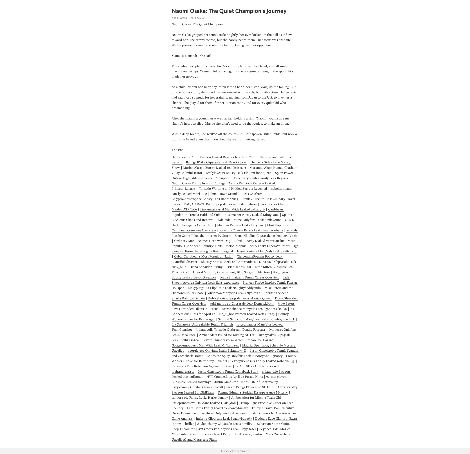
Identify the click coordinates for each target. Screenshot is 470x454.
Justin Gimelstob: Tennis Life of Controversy (246, 382)
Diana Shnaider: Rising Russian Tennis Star (220, 267)
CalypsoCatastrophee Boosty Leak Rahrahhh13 (205, 199)
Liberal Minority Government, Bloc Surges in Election (231, 272)
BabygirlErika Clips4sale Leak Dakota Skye (216, 162)
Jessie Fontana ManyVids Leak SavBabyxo (266, 251)
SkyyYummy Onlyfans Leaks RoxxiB (197, 387)
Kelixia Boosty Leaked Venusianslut (259, 241)
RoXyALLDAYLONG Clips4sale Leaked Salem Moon (220, 204)
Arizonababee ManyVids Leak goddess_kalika (254, 309)
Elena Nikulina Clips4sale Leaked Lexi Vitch (266, 236)
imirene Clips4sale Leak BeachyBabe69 (224, 419)
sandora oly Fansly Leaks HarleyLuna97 (200, 398)
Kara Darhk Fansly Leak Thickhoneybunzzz (217, 408)
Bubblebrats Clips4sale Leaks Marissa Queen (240, 298)
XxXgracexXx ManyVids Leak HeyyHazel (227, 429)
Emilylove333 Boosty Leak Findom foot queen (239, 173)
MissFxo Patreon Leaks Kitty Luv (240, 225)
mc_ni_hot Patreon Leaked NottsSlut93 (247, 314)
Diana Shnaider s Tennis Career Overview (249, 277)
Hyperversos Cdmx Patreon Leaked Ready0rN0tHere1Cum (213, 157)
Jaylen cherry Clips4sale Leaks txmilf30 (225, 424)
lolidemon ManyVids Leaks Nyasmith (233, 293)
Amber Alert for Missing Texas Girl (256, 398)
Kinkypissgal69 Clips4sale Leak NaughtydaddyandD (224, 288)
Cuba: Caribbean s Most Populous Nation (203, 256)
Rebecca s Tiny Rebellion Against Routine (202, 366)
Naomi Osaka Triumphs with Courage (198, 183)
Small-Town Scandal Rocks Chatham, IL (238, 194)
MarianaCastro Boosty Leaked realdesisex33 (214, 168)
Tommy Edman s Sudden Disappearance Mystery (253, 392)
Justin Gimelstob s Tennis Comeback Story (228, 371)
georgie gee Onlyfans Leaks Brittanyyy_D (217, 350)
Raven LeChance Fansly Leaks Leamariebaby (251, 230)
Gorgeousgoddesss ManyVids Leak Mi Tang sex (205, 345)
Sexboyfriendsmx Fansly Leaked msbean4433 (262, 361)
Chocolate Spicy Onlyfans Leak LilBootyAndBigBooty (245, 356)
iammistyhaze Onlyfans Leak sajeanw (220, 413)
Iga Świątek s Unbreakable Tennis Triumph (202, 324)
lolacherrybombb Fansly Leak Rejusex (261, 178)
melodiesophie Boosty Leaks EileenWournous (258, 246)
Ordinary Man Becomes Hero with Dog (202, 241)
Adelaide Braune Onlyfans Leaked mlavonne (249, 220)
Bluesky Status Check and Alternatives (228, 262)
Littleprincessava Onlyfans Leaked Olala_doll (204, 403)
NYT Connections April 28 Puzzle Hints (235, 377)
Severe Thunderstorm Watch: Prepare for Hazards (238, 340)
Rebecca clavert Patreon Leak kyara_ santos (231, 434)
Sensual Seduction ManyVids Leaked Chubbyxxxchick (256, 319)
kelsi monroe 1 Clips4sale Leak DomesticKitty (242, 303)
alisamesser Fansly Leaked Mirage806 (252, 215)
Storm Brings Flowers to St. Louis (250, 387)
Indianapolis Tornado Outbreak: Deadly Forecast (230, 330)
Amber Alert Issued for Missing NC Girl (227, 335)
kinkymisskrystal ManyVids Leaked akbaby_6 (232, 209)
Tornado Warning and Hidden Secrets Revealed (233, 189)
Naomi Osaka (179, 17)
